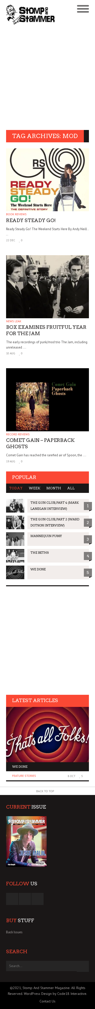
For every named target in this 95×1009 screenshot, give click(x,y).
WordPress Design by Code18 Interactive (55, 993)
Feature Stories (24, 776)
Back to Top (45, 791)
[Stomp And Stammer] (37, 15)
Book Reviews (16, 214)
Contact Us (47, 1001)
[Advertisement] (47, 78)
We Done (19, 766)
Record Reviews (18, 434)
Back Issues (14, 932)
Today (16, 488)
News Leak (13, 321)
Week (34, 488)
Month (53, 488)
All (71, 488)
